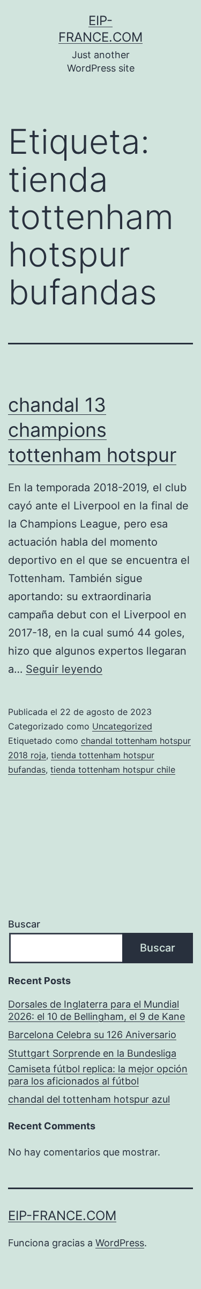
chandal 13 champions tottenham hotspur (92, 430)
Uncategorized (122, 726)
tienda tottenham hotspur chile (112, 769)
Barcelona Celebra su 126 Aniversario (92, 1034)
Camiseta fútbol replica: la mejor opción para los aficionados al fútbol (98, 1075)
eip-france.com (62, 1215)
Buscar (24, 924)
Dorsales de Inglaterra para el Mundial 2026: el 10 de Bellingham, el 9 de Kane (96, 1010)
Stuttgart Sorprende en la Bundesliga (92, 1053)
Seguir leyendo (64, 669)
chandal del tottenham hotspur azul (89, 1099)
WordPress (119, 1242)
